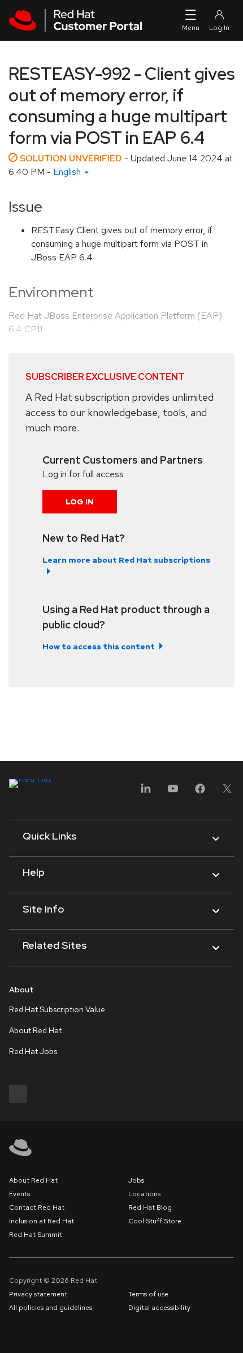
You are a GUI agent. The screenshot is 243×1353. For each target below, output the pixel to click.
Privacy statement (38, 1294)
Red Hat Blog (150, 1207)
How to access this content (98, 646)
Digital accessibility (159, 1307)
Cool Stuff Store (154, 1221)
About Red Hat (35, 1030)
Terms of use (148, 1294)
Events (19, 1193)
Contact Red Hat (36, 1207)
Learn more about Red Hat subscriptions (126, 560)
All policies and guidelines (50, 1307)
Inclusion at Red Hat (41, 1221)
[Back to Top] (230, 1332)
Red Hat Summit (35, 1234)
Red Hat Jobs (33, 1051)
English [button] (68, 172)
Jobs (136, 1180)
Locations (144, 1193)
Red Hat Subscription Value (57, 1009)
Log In (80, 501)
